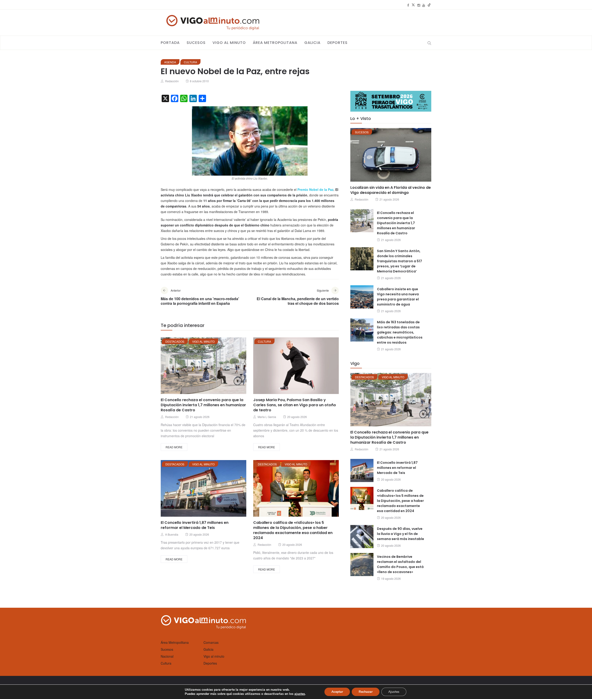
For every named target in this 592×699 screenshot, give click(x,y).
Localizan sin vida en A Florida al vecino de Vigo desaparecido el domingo (390, 190)
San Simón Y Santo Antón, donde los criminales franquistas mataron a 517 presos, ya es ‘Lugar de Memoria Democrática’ (399, 261)
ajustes (299, 694)
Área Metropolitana (275, 42)
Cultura (190, 62)
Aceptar (337, 692)
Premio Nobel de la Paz (315, 189)
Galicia (312, 42)
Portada (170, 42)
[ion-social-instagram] (418, 5)
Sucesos (196, 42)
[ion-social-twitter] (413, 5)
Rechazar (366, 692)
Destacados (174, 341)
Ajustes (393, 692)
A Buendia (171, 534)
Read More (174, 447)
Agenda (170, 62)
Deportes (337, 42)
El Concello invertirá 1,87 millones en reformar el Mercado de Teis (194, 525)
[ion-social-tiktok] (429, 5)
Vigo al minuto (229, 42)
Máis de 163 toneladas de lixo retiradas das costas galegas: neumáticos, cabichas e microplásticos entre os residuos (399, 332)
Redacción (172, 81)
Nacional (167, 656)
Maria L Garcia (267, 417)
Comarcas (211, 642)
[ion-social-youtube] (423, 5)
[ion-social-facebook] (408, 5)
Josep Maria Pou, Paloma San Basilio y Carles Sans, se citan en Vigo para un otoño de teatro (294, 405)
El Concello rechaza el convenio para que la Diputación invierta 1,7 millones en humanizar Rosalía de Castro (203, 405)
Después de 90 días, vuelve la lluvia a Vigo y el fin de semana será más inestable (400, 533)
